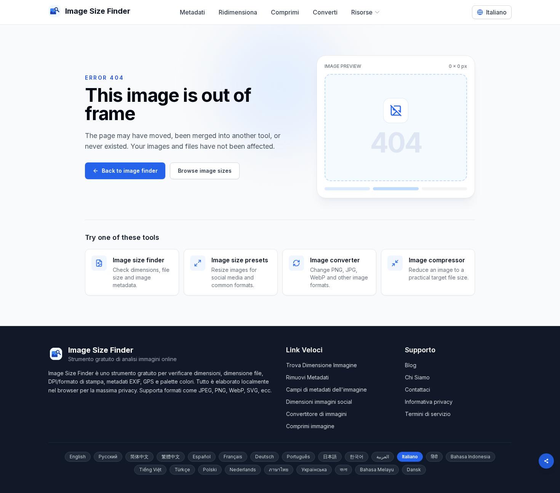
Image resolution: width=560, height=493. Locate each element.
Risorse (362, 12)
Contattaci (417, 389)
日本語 (330, 456)
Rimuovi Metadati (307, 377)
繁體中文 (171, 456)
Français (233, 456)
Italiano (410, 456)
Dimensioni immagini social (319, 401)
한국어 (356, 456)
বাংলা (343, 469)
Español (202, 456)
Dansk (414, 469)
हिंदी (434, 456)
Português (298, 456)
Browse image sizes (205, 170)
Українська (314, 469)
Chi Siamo (417, 377)
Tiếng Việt (150, 469)
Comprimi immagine (310, 426)
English (78, 456)
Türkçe (182, 469)
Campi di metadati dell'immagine (326, 389)
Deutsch (264, 456)
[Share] (546, 461)
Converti (325, 12)
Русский (108, 456)
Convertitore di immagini (316, 414)
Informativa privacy (429, 401)
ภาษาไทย (278, 469)
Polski (210, 469)
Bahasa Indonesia (470, 456)
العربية (382, 456)
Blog (410, 365)
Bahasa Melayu (377, 469)
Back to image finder (130, 170)
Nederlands (243, 469)
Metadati (192, 12)
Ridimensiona (238, 12)
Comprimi (285, 12)
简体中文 (139, 456)
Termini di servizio (428, 414)
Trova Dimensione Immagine (321, 365)
